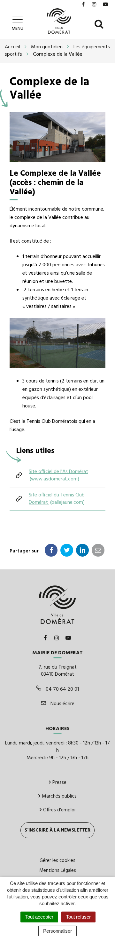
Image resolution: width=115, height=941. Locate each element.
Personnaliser (57, 931)
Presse (59, 782)
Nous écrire (61, 704)
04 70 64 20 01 (61, 689)
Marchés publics (59, 796)
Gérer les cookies (57, 861)
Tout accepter (39, 917)
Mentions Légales (57, 870)
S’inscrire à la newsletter (57, 830)
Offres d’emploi (59, 810)
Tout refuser (78, 917)
